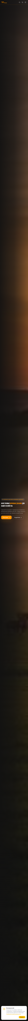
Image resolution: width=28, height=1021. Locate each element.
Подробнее (17, 517)
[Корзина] (22, 2)
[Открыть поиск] (19, 2)
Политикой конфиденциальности (13, 1014)
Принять (22, 1017)
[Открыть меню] (25, 2)
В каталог (5, 517)
